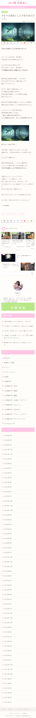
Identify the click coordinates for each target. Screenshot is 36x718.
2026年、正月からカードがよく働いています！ (19, 331)
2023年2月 (8, 604)
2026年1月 (8, 445)
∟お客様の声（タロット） (12, 405)
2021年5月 (8, 697)
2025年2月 (8, 492)
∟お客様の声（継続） (11, 391)
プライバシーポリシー (14, 713)
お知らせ (7, 358)
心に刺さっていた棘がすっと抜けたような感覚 (18, 326)
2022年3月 (8, 655)
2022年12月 (8, 613)
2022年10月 (8, 623)
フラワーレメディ (10, 372)
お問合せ (25, 713)
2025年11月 (8, 454)
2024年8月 (8, 520)
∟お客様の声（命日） (11, 386)
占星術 (22, 214)
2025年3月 (8, 487)
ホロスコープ (15, 214)
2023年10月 (8, 566)
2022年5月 (8, 646)
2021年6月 (8, 693)
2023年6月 (8, 585)
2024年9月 (8, 515)
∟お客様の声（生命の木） (12, 409)
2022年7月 (8, 637)
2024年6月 (8, 529)
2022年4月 (8, 651)
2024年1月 (8, 553)
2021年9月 (8, 679)
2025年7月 (8, 468)
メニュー (7, 367)
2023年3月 (8, 599)
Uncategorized (9, 424)
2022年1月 (8, 660)
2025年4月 (8, 482)
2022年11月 (8, 618)
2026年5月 (8, 436)
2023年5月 (8, 590)
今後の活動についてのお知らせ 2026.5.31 (17, 321)
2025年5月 (8, 478)
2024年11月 (8, 506)
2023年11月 (8, 562)
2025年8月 (8, 464)
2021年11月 (8, 669)
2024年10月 (8, 510)
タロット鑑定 (6, 214)
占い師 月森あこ (18, 2)
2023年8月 (8, 576)
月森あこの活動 (9, 363)
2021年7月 (8, 688)
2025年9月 (8, 459)
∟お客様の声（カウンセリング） (15, 419)
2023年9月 (8, 571)
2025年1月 (8, 496)
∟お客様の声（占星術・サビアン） (15, 400)
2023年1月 (8, 609)
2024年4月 (8, 538)
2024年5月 (8, 534)
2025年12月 (8, 450)
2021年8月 (8, 683)
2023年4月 (8, 595)
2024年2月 (8, 548)
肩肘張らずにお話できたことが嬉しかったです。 (18, 344)
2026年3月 (8, 440)
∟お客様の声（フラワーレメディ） (15, 414)
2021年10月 (8, 674)
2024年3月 (8, 543)
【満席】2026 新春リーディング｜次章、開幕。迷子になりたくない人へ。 (19, 337)
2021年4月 (8, 702)
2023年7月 (8, 581)
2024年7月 (8, 524)
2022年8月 (8, 632)
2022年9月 (8, 627)
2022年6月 (8, 641)
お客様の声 (4, 12)
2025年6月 (8, 473)
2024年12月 (8, 501)
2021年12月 (8, 665)
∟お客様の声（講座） (11, 395)
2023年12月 (8, 557)
